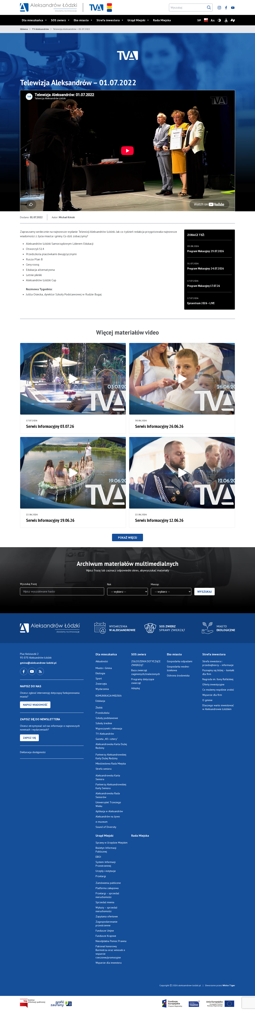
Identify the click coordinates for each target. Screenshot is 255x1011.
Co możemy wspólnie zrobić (218, 689)
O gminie (207, 700)
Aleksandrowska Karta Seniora (108, 777)
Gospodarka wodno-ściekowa (178, 668)
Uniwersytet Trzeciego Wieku (108, 804)
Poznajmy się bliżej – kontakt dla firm (218, 672)
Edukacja (100, 701)
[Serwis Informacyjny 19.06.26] (73, 473)
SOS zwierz (58, 20)
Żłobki (99, 707)
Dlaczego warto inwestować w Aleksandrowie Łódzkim (218, 707)
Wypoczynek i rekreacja (109, 728)
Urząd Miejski (136, 20)
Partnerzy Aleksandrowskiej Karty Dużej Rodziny (111, 756)
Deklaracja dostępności (33, 752)
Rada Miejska (162, 20)
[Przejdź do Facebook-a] (24, 671)
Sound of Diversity (106, 827)
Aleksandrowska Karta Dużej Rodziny (111, 746)
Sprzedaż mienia (105, 902)
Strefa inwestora (108, 20)
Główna (24, 29)
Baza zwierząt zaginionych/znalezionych (145, 672)
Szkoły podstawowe (107, 718)
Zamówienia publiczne (108, 883)
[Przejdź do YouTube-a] (32, 671)
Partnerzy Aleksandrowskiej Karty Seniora (111, 786)
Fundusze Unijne (105, 930)
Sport (99, 678)
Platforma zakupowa (107, 888)
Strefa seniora (103, 768)
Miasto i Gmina (104, 668)
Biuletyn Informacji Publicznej (106, 849)
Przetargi (101, 876)
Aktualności (102, 661)
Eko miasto (81, 20)
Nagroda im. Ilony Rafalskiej (217, 679)
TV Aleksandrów (40, 29)
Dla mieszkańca (32, 20)
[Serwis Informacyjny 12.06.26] (182, 473)
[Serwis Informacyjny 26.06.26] (182, 379)
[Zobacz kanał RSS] (40, 671)
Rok (109, 584)
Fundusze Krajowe (106, 936)
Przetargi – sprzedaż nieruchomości (107, 895)
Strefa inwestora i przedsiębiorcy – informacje (218, 663)
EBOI (98, 856)
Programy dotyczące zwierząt (142, 681)
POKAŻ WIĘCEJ (127, 537)
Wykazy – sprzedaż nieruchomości (106, 909)
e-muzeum (102, 821)
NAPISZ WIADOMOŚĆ (35, 704)
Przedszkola (102, 712)
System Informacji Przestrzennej (106, 863)
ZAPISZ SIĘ (29, 737)
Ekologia (100, 673)
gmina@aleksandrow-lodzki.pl (38, 662)
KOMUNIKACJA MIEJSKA (109, 695)
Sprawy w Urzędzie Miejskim (112, 842)
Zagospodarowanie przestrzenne (106, 923)
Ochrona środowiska (178, 675)
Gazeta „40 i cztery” (107, 739)
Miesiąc (155, 584)
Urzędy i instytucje (106, 871)
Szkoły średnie (104, 723)
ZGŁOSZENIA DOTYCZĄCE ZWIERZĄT (146, 663)
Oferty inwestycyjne (213, 684)
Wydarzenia (102, 689)
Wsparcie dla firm (212, 695)
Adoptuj (135, 688)
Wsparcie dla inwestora (109, 962)
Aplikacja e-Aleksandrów (109, 811)
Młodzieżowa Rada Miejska (111, 763)
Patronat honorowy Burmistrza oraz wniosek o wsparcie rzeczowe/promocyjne (110, 952)
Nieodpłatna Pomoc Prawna (111, 941)
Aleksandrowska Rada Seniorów (108, 795)
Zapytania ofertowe (107, 916)
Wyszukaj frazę (28, 584)
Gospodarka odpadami (179, 661)
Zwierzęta (101, 683)
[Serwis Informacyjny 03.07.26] (73, 379)
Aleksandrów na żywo (108, 816)
